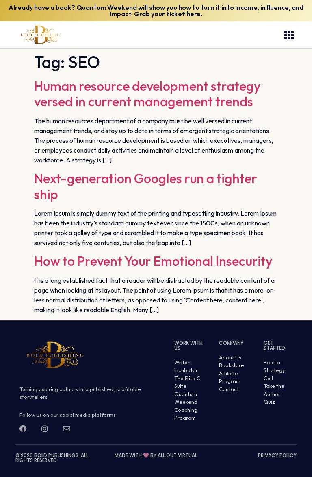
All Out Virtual (177, 455)
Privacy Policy (277, 455)
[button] (289, 35)
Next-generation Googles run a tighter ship (145, 186)
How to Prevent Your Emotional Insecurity (153, 261)
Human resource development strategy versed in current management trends (147, 93)
